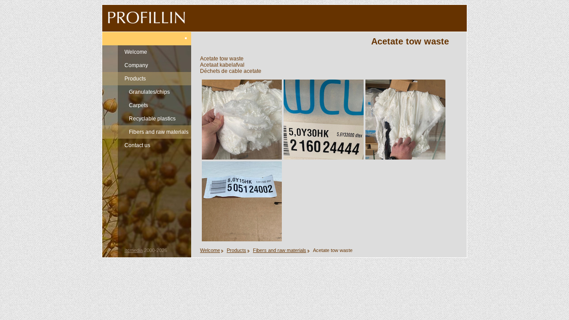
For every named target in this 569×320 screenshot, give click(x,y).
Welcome (135, 52)
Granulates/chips (149, 92)
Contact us (137, 145)
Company (136, 65)
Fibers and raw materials (158, 132)
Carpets (138, 105)
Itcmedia (133, 250)
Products (135, 79)
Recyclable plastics (152, 119)
